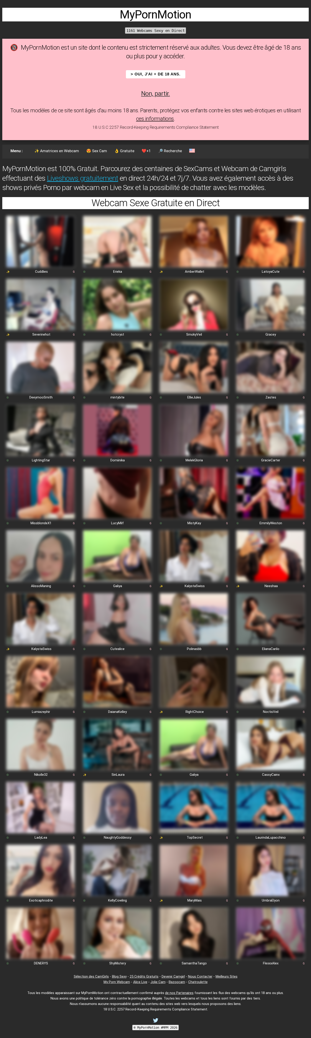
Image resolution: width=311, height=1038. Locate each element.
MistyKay (194, 523)
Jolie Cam (158, 982)
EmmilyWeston (271, 523)
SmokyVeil (194, 334)
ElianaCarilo (270, 649)
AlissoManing (41, 586)
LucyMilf (117, 523)
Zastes (270, 397)
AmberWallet (194, 272)
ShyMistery (117, 963)
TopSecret (195, 837)
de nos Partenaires (179, 993)
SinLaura (118, 775)
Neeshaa (271, 586)
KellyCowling (117, 900)
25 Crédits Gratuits (144, 976)
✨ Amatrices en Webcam (56, 151)
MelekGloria (194, 460)
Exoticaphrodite (41, 900)
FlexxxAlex (270, 963)
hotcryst (117, 334)
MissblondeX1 (41, 523)
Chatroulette (198, 982)
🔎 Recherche (170, 151)
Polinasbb (194, 649)
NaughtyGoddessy (117, 837)
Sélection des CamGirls (91, 976)
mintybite (117, 397)
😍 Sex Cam (96, 151)
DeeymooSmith (41, 397)
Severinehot (41, 334)
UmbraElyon (271, 900)
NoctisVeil (270, 712)
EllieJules (194, 397)
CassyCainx (271, 775)
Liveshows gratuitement (82, 178)
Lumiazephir (41, 712)
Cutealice (117, 649)
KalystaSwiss (195, 586)
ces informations (155, 119)
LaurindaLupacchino (271, 837)
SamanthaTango (194, 963)
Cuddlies (41, 272)
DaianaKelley (117, 712)
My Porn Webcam (117, 982)
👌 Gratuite (124, 151)
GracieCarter (270, 460)
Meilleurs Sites (226, 976)
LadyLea (41, 837)
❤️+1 (146, 151)
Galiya (117, 586)
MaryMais (194, 900)
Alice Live (140, 982)
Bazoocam (177, 982)
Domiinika (117, 460)
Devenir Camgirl (173, 976)
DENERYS (41, 963)
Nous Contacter (200, 976)
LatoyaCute (271, 272)
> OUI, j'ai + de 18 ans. (156, 74)
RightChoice (195, 712)
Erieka (117, 272)
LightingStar (41, 460)
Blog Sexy (119, 976)
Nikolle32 (41, 775)
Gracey (270, 334)
